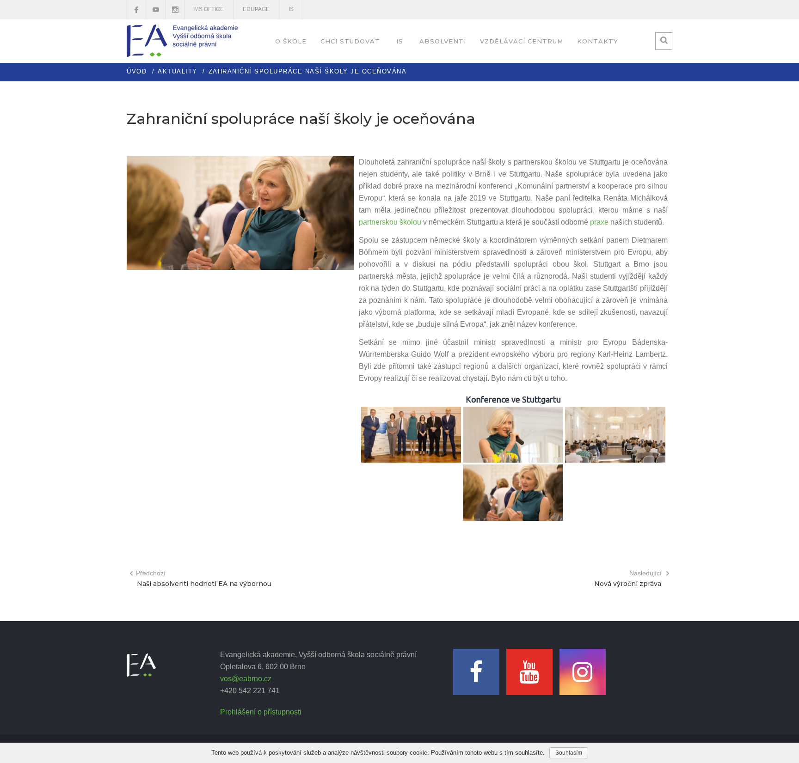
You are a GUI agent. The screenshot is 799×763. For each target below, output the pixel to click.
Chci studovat (350, 41)
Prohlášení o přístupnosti (260, 712)
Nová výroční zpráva (627, 584)
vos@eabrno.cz (245, 679)
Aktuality (177, 71)
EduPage (256, 9)
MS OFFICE (209, 9)
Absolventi (442, 41)
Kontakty (597, 41)
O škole (291, 41)
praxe (599, 222)
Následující (645, 573)
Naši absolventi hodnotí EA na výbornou (204, 584)
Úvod (137, 71)
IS (291, 9)
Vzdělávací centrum (521, 41)
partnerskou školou (390, 222)
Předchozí (151, 573)
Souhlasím (568, 753)
